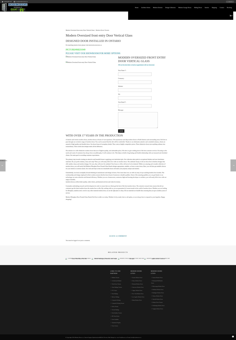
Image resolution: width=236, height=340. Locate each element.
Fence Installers (115, 319)
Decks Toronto (115, 306)
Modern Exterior (158, 7)
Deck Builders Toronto (117, 313)
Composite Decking (116, 300)
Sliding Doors (198, 7)
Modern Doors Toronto (157, 302)
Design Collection (170, 7)
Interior (207, 7)
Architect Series (145, 7)
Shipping (214, 7)
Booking (229, 7)
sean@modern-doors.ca (22, 1)
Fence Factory (115, 326)
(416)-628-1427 (8, 1)
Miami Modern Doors (137, 300)
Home (136, 7)
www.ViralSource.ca (122, 337)
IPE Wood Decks (115, 316)
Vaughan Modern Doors (157, 308)
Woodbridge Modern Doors (158, 305)
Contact (222, 7)
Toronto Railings (115, 309)
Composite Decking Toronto (118, 303)
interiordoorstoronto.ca (95, 45)
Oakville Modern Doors (157, 299)
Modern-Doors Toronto (102, 30)
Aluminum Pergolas (116, 322)
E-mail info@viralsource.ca (134, 337)
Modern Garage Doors (184, 7)
